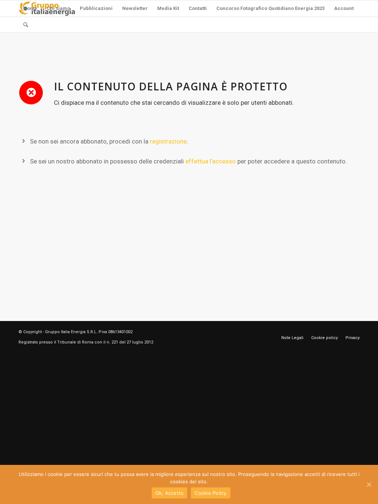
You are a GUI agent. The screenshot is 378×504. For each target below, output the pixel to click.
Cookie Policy (210, 493)
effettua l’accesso (210, 161)
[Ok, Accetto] (368, 484)
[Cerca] (25, 25)
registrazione (168, 141)
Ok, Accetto (169, 493)
